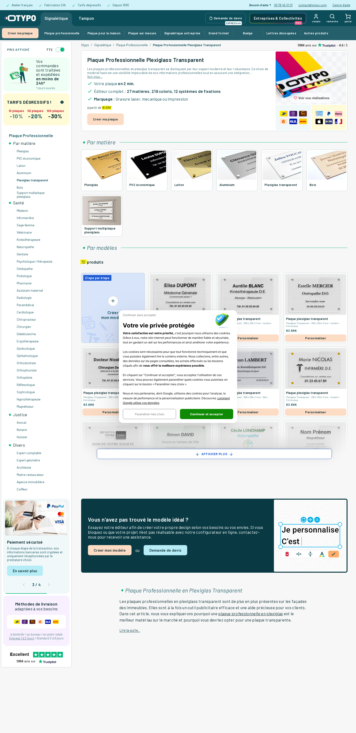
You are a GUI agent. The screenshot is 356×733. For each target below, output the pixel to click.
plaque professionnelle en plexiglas (250, 613)
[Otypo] (20, 18)
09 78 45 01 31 (283, 5)
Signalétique (56, 18)
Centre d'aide (341, 5)
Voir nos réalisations (313, 98)
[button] (149, 414)
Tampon (86, 18)
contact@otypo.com (312, 5)
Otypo (85, 45)
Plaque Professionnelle (132, 45)
